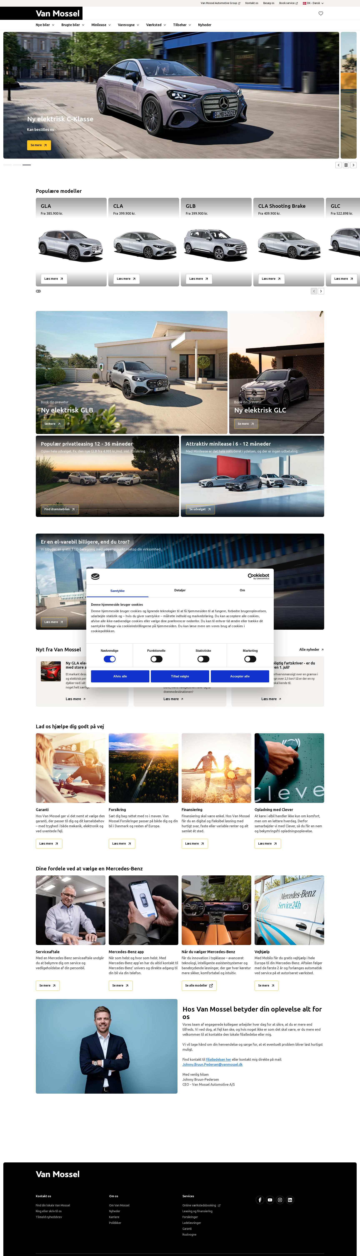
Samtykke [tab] (117, 591)
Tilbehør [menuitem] (179, 25)
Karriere (114, 1217)
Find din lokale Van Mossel (53, 1205)
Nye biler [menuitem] (43, 25)
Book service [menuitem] (287, 3)
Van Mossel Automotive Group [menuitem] (219, 3)
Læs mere (73, 699)
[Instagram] (280, 1200)
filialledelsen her (218, 1060)
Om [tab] (242, 590)
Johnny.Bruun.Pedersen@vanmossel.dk (212, 1065)
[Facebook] (260, 1200)
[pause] (346, 165)
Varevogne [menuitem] (126, 25)
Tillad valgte (180, 676)
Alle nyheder (309, 650)
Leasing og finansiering (197, 1211)
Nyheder (114, 1211)
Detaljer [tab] (180, 590)
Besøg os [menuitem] (268, 3)
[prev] (338, 165)
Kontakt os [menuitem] (251, 3)
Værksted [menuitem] (153, 25)
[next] (353, 165)
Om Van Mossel (119, 1205)
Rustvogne (189, 1234)
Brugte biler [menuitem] (70, 25)
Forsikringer (190, 1217)
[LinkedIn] (290, 1200)
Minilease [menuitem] (98, 25)
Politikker (115, 1223)
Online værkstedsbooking (199, 1205)
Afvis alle (120, 676)
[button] (321, 13)
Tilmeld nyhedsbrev (49, 1217)
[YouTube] (270, 1200)
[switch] (156, 659)
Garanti (187, 1229)
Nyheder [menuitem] (204, 25)
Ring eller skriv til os (49, 1211)
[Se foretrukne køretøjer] (321, 13)
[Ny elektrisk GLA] (171, 95)
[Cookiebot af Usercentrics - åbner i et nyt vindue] (251, 576)
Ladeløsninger (191, 1223)
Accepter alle (239, 676)
